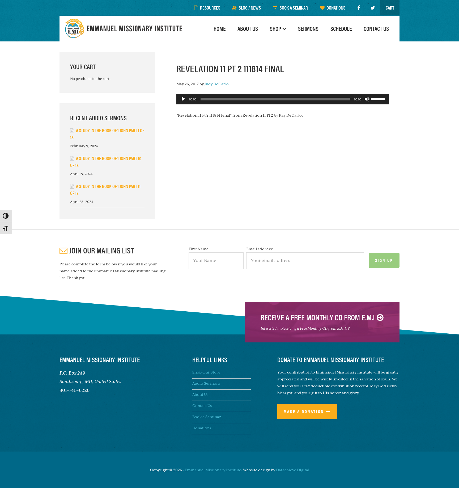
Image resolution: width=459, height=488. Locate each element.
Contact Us (202, 406)
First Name (199, 249)
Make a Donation (304, 411)
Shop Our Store (206, 372)
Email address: (259, 249)
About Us (200, 394)
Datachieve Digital (292, 470)
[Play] (183, 99)
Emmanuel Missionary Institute (124, 28)
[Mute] (367, 99)
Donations (201, 428)
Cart (390, 7)
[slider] (378, 98)
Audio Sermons (206, 383)
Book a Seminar (206, 417)
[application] (282, 99)
